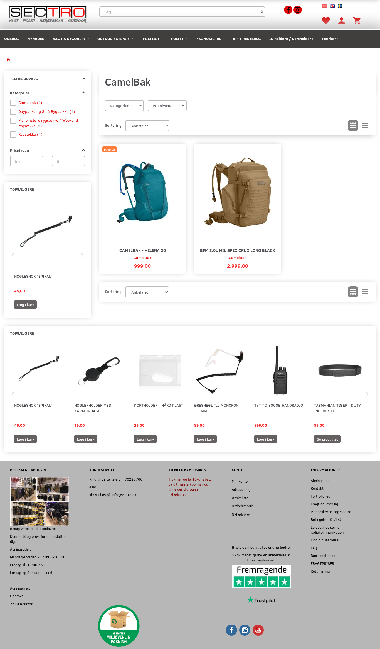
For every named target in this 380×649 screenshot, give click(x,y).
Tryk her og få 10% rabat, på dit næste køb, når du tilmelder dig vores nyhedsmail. (189, 486)
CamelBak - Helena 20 (142, 250)
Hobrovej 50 (20, 595)
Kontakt (317, 488)
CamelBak (142, 257)
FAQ (314, 547)
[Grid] (353, 125)
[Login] (341, 20)
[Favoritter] (325, 20)
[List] (365, 125)
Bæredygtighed (323, 555)
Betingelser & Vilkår (327, 519)
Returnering (320, 571)
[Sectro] (47, 14)
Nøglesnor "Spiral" (33, 276)
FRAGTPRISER (322, 563)
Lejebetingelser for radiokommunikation (327, 529)
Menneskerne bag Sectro (331, 511)
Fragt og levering (324, 503)
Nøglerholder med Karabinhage (92, 407)
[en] (332, 5)
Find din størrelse (325, 540)
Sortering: (114, 125)
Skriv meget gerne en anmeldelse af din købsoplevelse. (261, 557)
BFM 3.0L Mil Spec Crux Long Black (237, 250)
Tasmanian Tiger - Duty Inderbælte (337, 407)
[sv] (340, 5)
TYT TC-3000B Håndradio (278, 405)
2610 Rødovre (21, 603)
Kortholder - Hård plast (158, 405)
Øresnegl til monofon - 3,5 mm (217, 407)
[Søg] (262, 11)
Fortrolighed (320, 496)
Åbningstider (321, 480)
